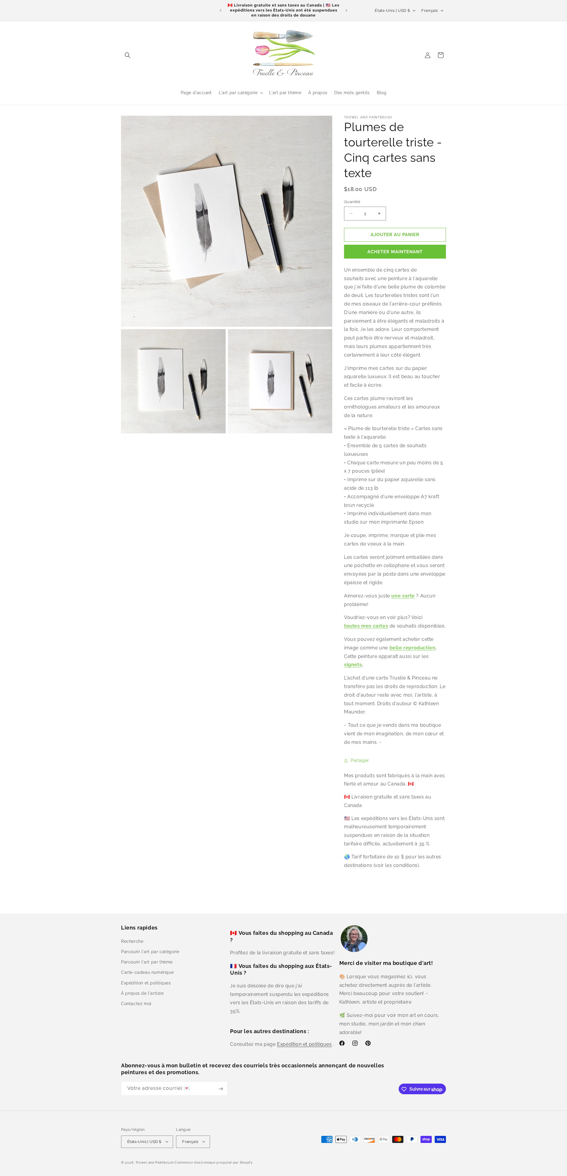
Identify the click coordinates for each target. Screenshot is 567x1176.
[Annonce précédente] (220, 10)
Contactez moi (136, 1003)
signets (353, 664)
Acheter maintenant (395, 251)
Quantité (352, 202)
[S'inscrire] (220, 1089)
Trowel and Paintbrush (155, 1162)
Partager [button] (360, 760)
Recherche (132, 941)
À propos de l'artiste (142, 993)
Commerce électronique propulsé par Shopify (213, 1162)
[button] (127, 55)
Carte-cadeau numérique (147, 972)
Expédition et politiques (146, 982)
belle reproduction (413, 648)
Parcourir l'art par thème (147, 962)
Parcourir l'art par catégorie (150, 951)
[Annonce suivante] (346, 10)
